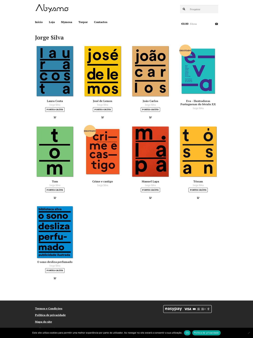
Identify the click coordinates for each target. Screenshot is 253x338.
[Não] (248, 333)
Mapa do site (43, 322)
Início (39, 22)
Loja (52, 22)
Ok (187, 332)
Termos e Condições (48, 308)
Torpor (83, 22)
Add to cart (55, 117)
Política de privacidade (50, 315)
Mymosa (66, 22)
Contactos (100, 22)
